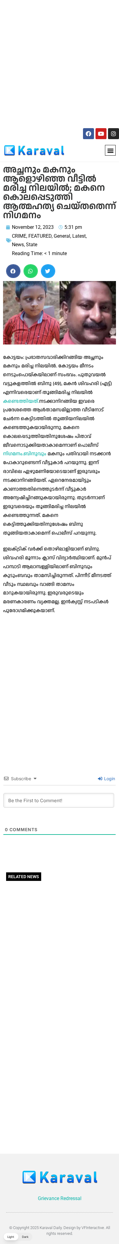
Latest (79, 236)
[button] (110, 150)
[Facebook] (88, 133)
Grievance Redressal (59, 1198)
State (31, 244)
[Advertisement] (59, 62)
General (62, 236)
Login (109, 778)
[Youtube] (101, 133)
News (18, 244)
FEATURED (40, 236)
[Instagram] (113, 133)
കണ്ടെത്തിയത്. (21, 401)
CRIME (19, 236)
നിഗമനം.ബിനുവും (24, 453)
